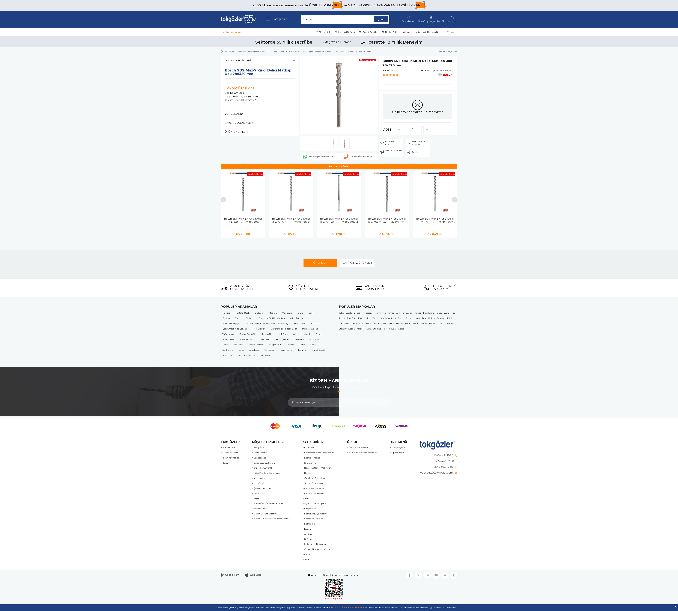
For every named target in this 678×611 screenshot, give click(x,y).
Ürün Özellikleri (238, 60)
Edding (226, 318)
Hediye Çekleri (392, 32)
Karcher (360, 328)
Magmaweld (379, 313)
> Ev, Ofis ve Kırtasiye (313, 493)
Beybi (432, 323)
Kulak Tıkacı (300, 323)
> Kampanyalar (398, 447)
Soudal (392, 328)
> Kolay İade (258, 447)
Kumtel (382, 323)
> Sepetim (257, 498)
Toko (341, 313)
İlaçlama (302, 350)
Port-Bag (351, 318)
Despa (351, 328)
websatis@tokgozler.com (436, 472)
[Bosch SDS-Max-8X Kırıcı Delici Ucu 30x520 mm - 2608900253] (387, 192)
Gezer (376, 318)
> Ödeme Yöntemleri (357, 447)
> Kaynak (307, 529)
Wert (446, 313)
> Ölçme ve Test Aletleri (314, 518)
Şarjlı (311, 313)
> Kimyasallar (309, 508)
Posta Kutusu (246, 339)
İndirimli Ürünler (346, 32)
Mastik (307, 334)
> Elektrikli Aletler (311, 458)
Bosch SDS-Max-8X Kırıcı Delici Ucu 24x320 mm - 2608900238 (243, 220)
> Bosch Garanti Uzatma (265, 514)
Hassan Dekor (403, 323)
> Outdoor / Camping (313, 478)
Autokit (392, 318)
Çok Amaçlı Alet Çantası (234, 328)
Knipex (431, 318)
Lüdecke (449, 323)
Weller (401, 328)
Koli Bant (283, 334)
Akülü (300, 313)
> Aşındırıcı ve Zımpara (314, 503)
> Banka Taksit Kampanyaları (362, 452)
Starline (377, 328)
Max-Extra (428, 313)
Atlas (368, 328)
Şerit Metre (227, 350)
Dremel (423, 323)
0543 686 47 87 (443, 466)
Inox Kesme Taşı (310, 328)
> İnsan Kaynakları (230, 458)
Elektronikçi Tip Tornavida (284, 328)
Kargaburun (275, 344)
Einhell (409, 318)
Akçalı (440, 323)
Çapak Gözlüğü (247, 334)
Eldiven (249, 318)
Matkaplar (266, 355)
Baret (238, 318)
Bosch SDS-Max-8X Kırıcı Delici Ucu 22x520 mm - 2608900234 (339, 220)
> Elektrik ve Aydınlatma (315, 514)
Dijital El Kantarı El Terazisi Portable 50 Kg (267, 323)
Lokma (290, 344)
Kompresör (228, 355)
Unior (417, 318)
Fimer (391, 313)
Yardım (453, 32)
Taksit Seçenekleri (239, 122)
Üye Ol (440, 21)
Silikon (319, 334)
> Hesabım (257, 493)
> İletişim (225, 463)
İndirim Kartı (413, 32)
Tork (360, 318)
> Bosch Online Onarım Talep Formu (271, 518)
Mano (383, 318)
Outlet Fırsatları (370, 32)
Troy (453, 313)
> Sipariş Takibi (259, 508)
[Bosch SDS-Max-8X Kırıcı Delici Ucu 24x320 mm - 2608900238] (243, 192)
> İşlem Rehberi (260, 452)
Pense (225, 344)
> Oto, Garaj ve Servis (313, 488)
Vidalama (287, 313)
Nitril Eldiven (258, 328)
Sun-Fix (400, 313)
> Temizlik (307, 498)
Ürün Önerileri (236, 131)
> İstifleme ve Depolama (314, 544)
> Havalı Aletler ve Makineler (316, 468)
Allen (295, 334)
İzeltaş (356, 313)
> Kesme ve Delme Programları (318, 452)
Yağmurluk (228, 334)
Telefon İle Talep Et (361, 156)
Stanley (343, 328)
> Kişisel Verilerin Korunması (266, 473)
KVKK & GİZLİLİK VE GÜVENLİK (348, 607)
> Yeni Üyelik (258, 478)
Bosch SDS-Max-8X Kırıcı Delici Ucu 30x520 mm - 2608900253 (387, 220)
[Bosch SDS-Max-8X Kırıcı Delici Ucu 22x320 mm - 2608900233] (291, 192)
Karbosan (367, 313)
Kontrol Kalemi (256, 344)
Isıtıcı (241, 350)
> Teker (306, 559)
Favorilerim (408, 21)
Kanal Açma (286, 350)
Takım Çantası (281, 339)
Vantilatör (254, 350)
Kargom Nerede (435, 32)
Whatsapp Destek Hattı (321, 156)
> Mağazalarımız (229, 452)
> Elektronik (308, 524)
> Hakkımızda (228, 447)
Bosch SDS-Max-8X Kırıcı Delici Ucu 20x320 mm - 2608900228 (435, 220)
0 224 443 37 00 (443, 461)
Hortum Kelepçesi (231, 323)
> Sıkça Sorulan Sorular (264, 463)
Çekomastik (357, 323)
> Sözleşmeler (259, 458)
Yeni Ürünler (325, 32)
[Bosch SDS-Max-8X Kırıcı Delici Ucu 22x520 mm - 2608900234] (339, 192)
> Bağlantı (307, 539)
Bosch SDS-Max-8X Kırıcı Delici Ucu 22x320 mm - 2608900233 (291, 220)
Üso (374, 323)
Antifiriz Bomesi (247, 355)
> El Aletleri (308, 447)
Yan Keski (238, 344)
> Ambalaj (307, 534)
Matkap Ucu (267, 334)
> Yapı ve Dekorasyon (313, 483)
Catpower (344, 323)
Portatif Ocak (242, 313)
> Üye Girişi (258, 483)
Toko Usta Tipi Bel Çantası (272, 318)
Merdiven (299, 339)
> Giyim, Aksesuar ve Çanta (316, 549)
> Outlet (306, 554)
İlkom (368, 323)
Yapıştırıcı (314, 339)
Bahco (401, 318)
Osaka (408, 313)
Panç (302, 344)
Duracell (441, 318)
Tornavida (269, 350)
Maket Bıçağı (318, 350)
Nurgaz (226, 313)
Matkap (273, 313)
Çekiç (313, 344)
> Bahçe (306, 473)
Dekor (415, 323)
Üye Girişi (423, 21)
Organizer (263, 339)
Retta (342, 318)
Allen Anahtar (297, 318)
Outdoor (259, 313)
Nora (385, 328)
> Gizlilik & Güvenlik (262, 468)
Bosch (349, 313)
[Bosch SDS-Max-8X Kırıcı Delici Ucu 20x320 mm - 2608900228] (435, 192)
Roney (439, 313)
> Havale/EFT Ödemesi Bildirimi (268, 503)
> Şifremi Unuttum (262, 488)
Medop (391, 323)
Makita (367, 318)
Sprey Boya (228, 339)
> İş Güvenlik (309, 463)
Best (424, 318)
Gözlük (315, 323)
